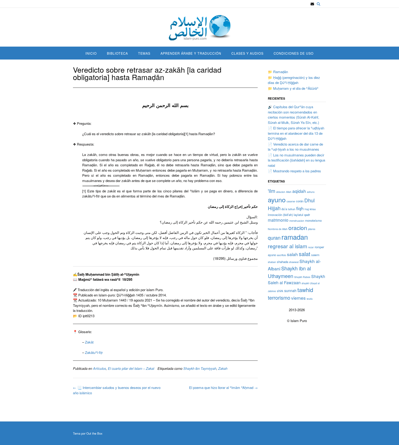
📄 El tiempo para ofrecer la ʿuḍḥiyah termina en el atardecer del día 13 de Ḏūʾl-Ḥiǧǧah (296, 133)
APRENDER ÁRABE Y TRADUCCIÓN (190, 53)
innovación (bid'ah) (280, 214)
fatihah (291, 209)
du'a (284, 209)
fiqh (300, 208)
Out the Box (94, 433)
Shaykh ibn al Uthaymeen (289, 272)
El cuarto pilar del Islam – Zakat (131, 368)
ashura (310, 192)
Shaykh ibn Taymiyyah (199, 368)
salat (304, 254)
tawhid (305, 290)
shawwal (294, 262)
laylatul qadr (302, 214)
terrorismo (279, 297)
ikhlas (313, 209)
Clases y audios (247, 53)
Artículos (99, 368)
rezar (311, 247)
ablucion (280, 192)
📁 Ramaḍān (278, 71)
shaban (272, 262)
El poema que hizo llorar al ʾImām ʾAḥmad (223, 387)
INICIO (91, 53)
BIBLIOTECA (117, 53)
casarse (291, 201)
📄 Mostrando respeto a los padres (294, 170)
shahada (282, 262)
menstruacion (296, 220)
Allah (288, 192)
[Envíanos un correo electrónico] (312, 4)
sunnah (290, 290)
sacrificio (281, 255)
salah (292, 254)
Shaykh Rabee (302, 277)
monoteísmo (313, 220)
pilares (311, 229)
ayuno (277, 199)
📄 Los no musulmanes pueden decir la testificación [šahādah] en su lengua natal (296, 160)
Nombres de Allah (277, 229)
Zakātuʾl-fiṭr (94, 352)
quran (274, 237)
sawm (315, 255)
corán (299, 201)
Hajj (307, 209)
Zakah (222, 368)
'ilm (271, 190)
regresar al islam (287, 246)
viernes (298, 298)
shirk (280, 291)
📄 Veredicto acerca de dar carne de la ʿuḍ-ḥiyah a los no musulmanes (295, 147)
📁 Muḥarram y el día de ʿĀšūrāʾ (293, 88)
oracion (297, 228)
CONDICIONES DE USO (294, 53)
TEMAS (144, 53)
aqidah (299, 191)
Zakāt (89, 342)
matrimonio (278, 220)
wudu (310, 298)
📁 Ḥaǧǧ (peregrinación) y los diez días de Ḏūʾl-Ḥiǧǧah (294, 80)
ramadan (294, 237)
